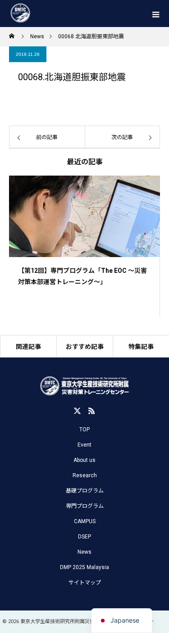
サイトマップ (85, 582)
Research (85, 475)
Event (84, 445)
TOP (84, 429)
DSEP (84, 537)
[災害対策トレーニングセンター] (84, 386)
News (84, 552)
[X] (77, 410)
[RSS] (91, 410)
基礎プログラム (85, 491)
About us (84, 460)
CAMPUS (85, 521)
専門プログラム (85, 506)
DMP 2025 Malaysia (84, 567)
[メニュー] (155, 13)
